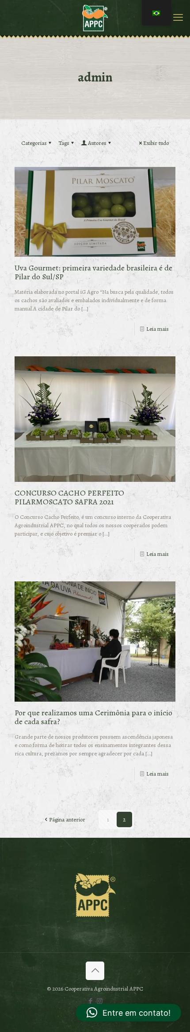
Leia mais (157, 329)
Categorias (34, 143)
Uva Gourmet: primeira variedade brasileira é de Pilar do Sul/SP (93, 272)
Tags (63, 143)
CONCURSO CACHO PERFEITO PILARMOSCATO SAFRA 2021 (69, 497)
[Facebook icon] (90, 1001)
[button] (128, 1012)
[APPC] (95, 17)
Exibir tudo (156, 143)
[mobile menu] (178, 17)
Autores (97, 143)
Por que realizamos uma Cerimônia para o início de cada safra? (93, 717)
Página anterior (67, 819)
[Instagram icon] (99, 1001)
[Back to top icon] (95, 971)
